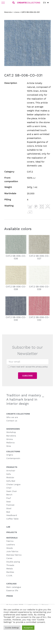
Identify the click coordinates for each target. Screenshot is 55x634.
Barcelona (11, 436)
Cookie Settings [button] (12, 628)
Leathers (10, 544)
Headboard (11, 515)
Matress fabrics (13, 555)
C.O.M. (9, 575)
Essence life (12, 590)
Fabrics (9, 541)
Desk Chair (11, 491)
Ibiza (8, 446)
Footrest (10, 505)
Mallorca (10, 442)
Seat (8, 501)
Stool (8, 508)
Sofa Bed (10, 481)
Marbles (10, 572)
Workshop (11, 432)
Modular (10, 477)
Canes (9, 558)
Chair (9, 488)
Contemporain (13, 458)
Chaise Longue (13, 484)
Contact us (11, 421)
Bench (9, 494)
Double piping (13, 562)
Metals (9, 568)
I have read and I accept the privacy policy (29, 367)
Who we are (12, 417)
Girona (9, 439)
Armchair (10, 470)
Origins (9, 455)
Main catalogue (13, 587)
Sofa (8, 474)
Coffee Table (12, 519)
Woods (9, 548)
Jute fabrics (12, 551)
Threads (10, 565)
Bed (8, 512)
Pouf (8, 498)
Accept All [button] (28, 628)
